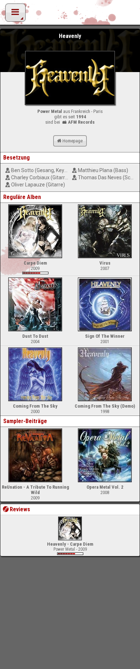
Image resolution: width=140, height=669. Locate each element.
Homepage (72, 140)
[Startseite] (70, 14)
